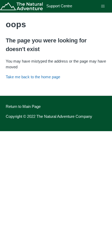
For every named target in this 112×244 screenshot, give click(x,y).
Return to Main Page (23, 106)
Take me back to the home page (33, 77)
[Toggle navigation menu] (103, 6)
